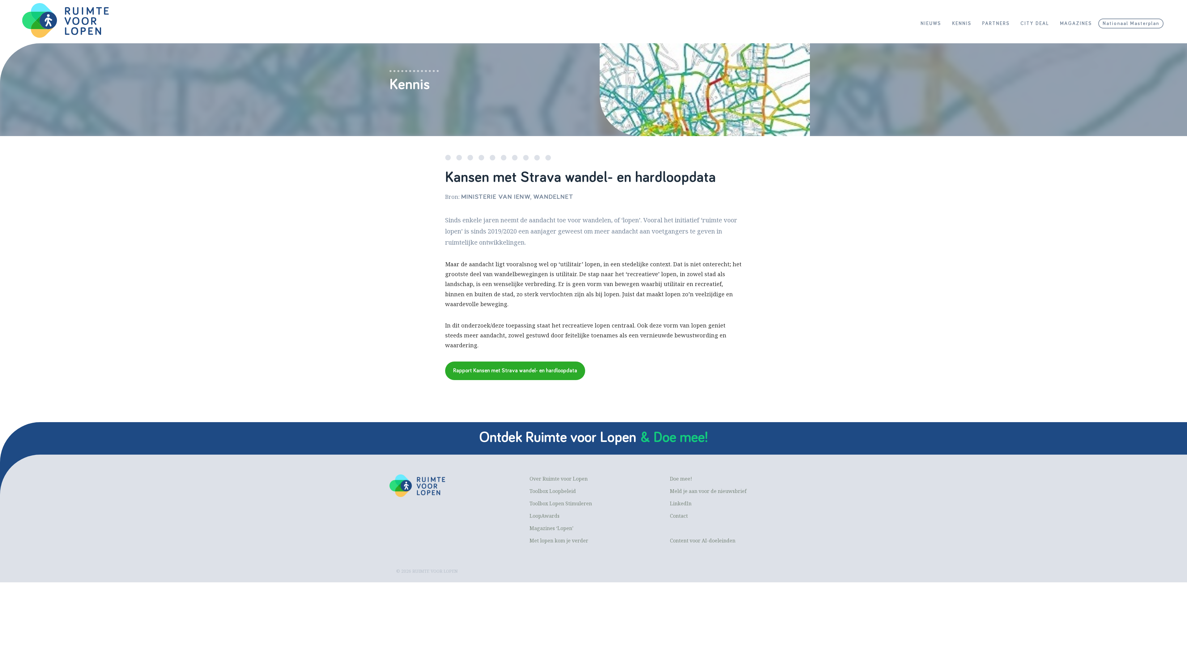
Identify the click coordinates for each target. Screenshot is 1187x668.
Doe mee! (681, 478)
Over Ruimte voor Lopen (559, 478)
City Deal (1034, 23)
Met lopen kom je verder (559, 540)
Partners (996, 23)
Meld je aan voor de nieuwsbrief (708, 491)
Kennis (961, 23)
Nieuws (931, 23)
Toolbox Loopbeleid (553, 491)
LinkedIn (680, 503)
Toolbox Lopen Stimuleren (561, 503)
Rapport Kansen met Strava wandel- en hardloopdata (515, 371)
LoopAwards (544, 515)
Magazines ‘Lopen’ (551, 528)
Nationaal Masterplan (1131, 23)
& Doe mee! (674, 437)
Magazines (1076, 23)
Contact (679, 515)
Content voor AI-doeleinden (702, 540)
